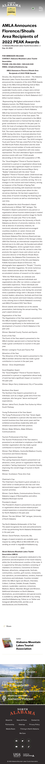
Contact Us (35, 720)
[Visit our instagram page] (28, 740)
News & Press (22, 720)
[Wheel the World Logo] (11, 11)
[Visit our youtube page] (16, 746)
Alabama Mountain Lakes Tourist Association (21, 46)
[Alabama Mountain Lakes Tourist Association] (11, 4)
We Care (22, 733)
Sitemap (22, 724)
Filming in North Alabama (29, 729)
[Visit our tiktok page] (28, 746)
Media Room (10, 729)
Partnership (9, 724)
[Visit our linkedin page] (22, 746)
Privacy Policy (34, 724)
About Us (9, 720)
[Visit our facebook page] (16, 740)
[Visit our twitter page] (22, 740)
